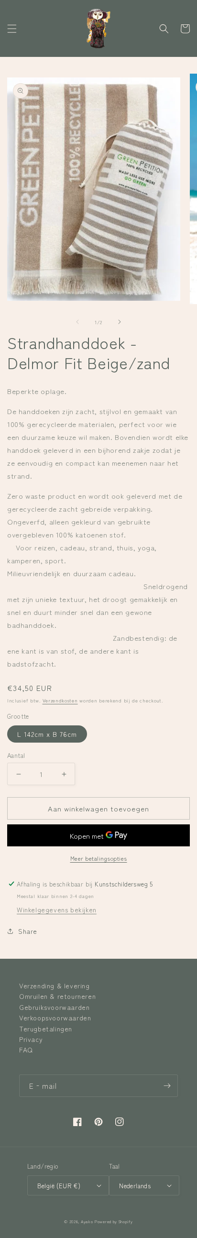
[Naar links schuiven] (77, 321)
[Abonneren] (166, 1085)
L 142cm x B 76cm (47, 734)
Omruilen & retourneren (57, 996)
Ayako (87, 1221)
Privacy (31, 1039)
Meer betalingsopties (98, 858)
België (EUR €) (59, 1185)
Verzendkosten (60, 700)
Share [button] (27, 931)
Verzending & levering (54, 985)
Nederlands (135, 1185)
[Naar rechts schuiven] (119, 321)
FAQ (26, 1049)
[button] (11, 28)
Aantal (16, 755)
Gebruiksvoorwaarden (54, 1007)
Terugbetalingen (45, 1028)
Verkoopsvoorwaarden (55, 1017)
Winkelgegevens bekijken (57, 909)
